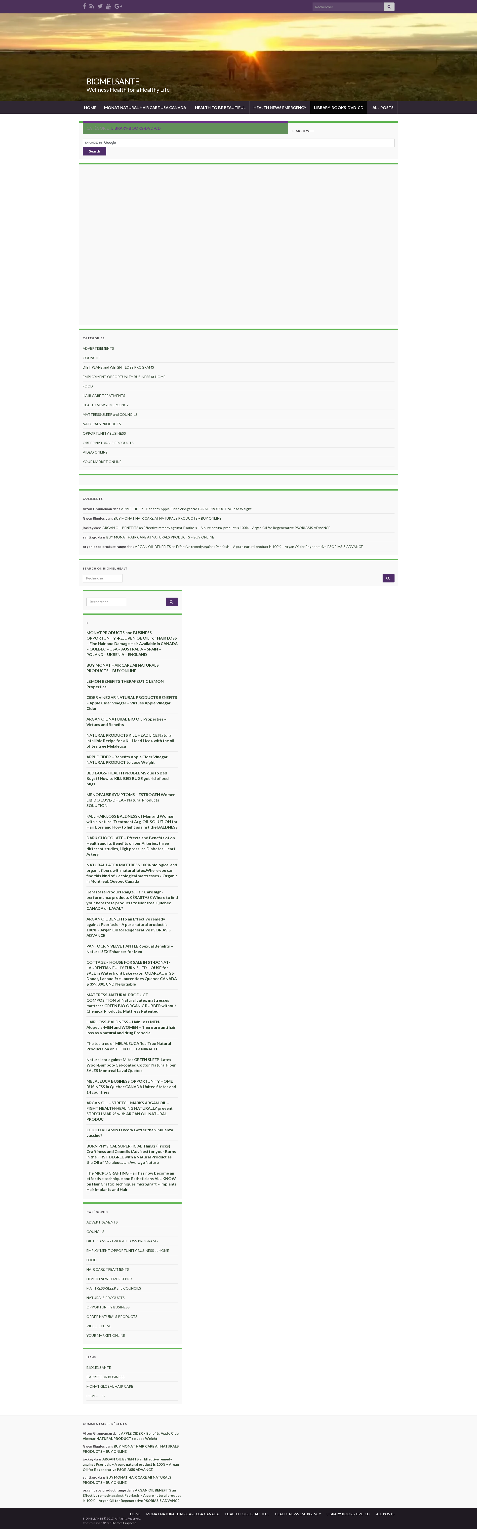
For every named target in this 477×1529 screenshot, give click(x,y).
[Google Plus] (118, 5)
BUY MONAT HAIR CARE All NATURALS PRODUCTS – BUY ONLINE (168, 518)
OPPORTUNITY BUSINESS (104, 433)
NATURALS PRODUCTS (102, 424)
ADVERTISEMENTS (98, 348)
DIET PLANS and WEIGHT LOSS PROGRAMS (118, 367)
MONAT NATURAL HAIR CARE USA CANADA (145, 107)
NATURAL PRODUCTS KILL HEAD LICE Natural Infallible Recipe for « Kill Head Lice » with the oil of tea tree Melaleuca (130, 740)
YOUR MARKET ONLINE (102, 461)
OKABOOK (95, 1396)
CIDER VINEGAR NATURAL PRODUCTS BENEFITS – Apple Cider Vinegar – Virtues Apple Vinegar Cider (131, 703)
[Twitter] (100, 5)
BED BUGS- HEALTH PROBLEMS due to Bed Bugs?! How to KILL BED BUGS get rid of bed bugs (127, 778)
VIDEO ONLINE (95, 452)
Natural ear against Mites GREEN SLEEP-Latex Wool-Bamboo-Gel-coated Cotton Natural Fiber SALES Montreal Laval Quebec (131, 1065)
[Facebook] (84, 5)
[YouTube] (108, 5)
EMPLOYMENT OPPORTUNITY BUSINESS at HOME (124, 377)
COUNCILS (92, 358)
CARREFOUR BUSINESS (105, 1377)
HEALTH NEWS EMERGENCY (279, 107)
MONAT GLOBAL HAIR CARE (109, 1386)
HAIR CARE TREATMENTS (104, 395)
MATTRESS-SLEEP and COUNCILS (110, 414)
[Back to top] (466, 1518)
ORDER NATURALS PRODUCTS (108, 443)
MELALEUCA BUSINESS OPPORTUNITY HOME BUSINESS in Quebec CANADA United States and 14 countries (131, 1086)
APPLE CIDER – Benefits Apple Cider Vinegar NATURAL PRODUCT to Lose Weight (186, 509)
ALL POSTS (383, 107)
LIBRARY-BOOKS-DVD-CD (338, 107)
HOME (89, 107)
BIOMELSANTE (112, 81)
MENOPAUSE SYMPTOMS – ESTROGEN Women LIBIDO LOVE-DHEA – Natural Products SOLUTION (130, 800)
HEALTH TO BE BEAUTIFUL (220, 107)
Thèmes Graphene (123, 1523)
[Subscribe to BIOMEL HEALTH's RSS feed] (91, 5)
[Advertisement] (238, 245)
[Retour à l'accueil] (238, 57)
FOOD (88, 386)
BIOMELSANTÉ (98, 1367)
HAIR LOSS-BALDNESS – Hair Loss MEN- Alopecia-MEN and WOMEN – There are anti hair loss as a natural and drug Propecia (131, 1027)
